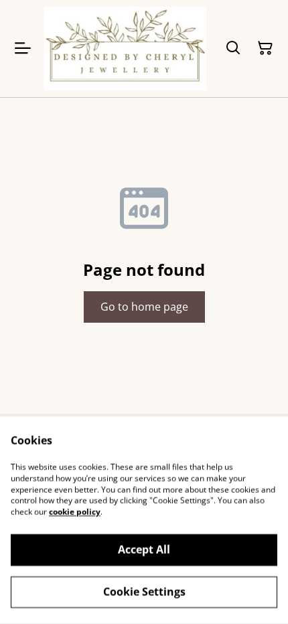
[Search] (233, 48)
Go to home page (144, 306)
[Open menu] (23, 48)
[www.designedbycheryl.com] (125, 48)
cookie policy (74, 512)
